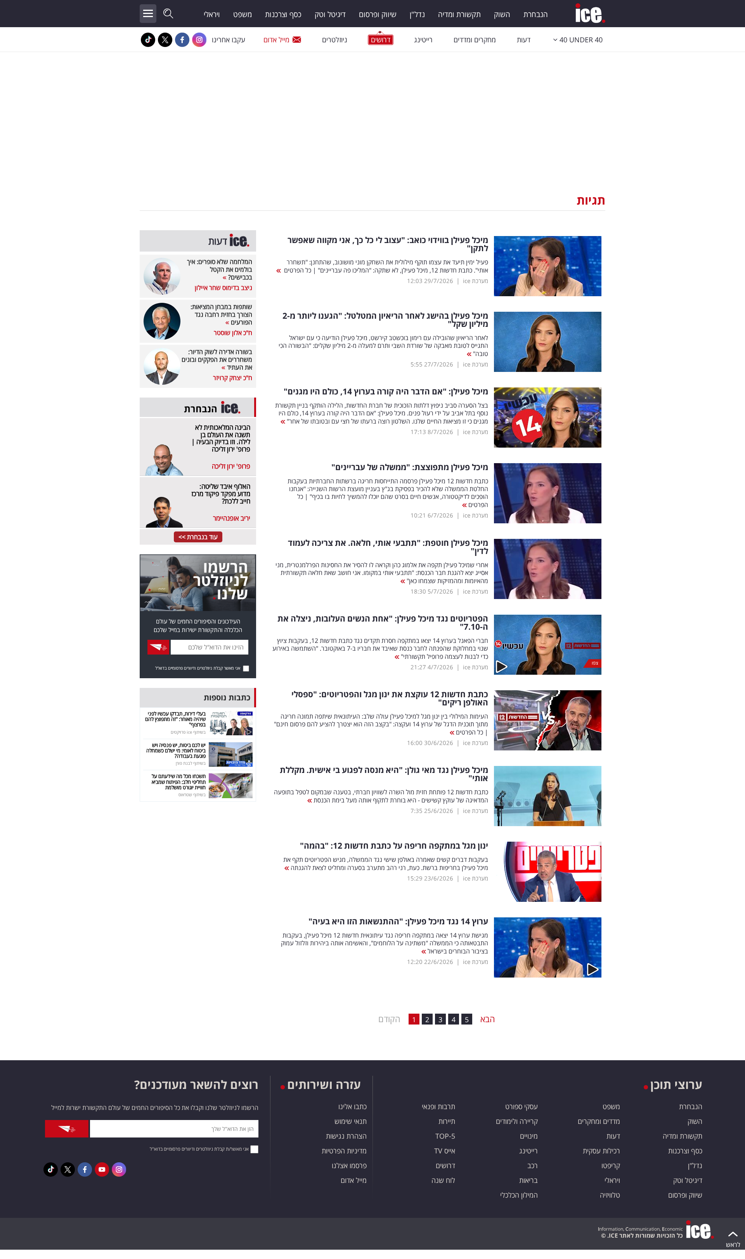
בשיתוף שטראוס (192, 794)
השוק (502, 14)
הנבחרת (535, 14)
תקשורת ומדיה (459, 14)
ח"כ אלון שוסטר (233, 332)
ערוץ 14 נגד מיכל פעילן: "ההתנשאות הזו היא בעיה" (398, 921)
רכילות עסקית (601, 1150)
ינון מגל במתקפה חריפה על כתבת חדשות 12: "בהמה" (394, 846)
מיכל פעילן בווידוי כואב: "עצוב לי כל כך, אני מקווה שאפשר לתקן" (388, 244)
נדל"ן (417, 14)
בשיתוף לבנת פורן (191, 763)
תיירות (446, 1121)
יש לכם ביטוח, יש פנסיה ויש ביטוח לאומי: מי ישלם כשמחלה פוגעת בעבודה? (176, 751)
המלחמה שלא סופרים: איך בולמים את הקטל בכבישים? (219, 269)
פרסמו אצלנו (349, 1165)
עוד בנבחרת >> (198, 537)
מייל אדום (276, 39)
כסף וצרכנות (283, 14)
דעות (523, 39)
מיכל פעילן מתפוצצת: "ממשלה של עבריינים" (409, 467)
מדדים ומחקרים (599, 1121)
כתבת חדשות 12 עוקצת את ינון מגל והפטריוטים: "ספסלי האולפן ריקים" (389, 698)
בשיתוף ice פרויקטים (188, 732)
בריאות (528, 1180)
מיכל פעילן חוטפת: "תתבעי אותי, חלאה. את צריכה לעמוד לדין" (388, 547)
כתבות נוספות (227, 697)
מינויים (529, 1136)
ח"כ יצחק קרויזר (232, 377)
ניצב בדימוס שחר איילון (223, 287)
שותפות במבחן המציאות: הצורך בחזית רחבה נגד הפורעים (221, 314)
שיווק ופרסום (378, 14)
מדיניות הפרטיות (344, 1150)
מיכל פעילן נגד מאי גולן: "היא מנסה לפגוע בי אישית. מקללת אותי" (384, 774)
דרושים (445, 1165)
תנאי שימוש (350, 1121)
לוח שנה (443, 1180)
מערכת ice (475, 281)
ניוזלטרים (334, 39)
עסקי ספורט (521, 1106)
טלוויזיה (610, 1195)
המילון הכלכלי (519, 1195)
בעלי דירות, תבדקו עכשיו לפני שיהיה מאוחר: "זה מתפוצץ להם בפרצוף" (175, 719)
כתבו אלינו (352, 1106)
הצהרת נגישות (346, 1136)
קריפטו (610, 1165)
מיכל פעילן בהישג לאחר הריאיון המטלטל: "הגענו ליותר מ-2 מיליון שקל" (385, 320)
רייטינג (423, 39)
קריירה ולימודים (517, 1121)
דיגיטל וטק (330, 14)
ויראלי (212, 14)
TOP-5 (445, 1136)
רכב (532, 1165)
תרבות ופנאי (438, 1106)
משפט (242, 14)
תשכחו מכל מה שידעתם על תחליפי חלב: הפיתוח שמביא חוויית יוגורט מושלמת (179, 782)
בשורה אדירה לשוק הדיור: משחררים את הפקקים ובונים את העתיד (217, 359)
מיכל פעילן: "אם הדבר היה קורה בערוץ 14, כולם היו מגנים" (386, 391)
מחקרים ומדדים (475, 39)
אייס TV (444, 1150)
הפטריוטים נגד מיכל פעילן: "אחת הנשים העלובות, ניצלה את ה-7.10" (382, 623)
